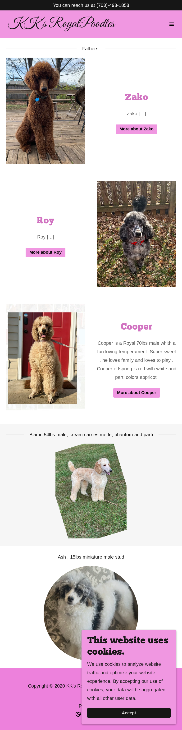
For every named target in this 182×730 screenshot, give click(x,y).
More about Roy (45, 252)
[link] (61, 25)
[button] (171, 24)
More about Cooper (136, 392)
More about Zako (136, 129)
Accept (129, 713)
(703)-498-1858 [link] (112, 5)
